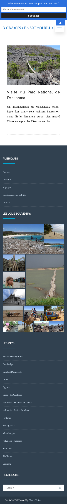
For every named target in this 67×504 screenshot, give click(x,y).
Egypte (6, 387)
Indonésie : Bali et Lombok (16, 410)
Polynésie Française (12, 440)
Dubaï (6, 379)
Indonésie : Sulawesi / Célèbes (17, 402)
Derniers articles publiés (14, 195)
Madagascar (8, 425)
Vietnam (7, 463)
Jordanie (7, 417)
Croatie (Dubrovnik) (12, 372)
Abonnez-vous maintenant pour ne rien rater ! (33, 3)
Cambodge (8, 364)
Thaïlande (8, 456)
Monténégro (9, 433)
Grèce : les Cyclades (12, 395)
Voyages (7, 187)
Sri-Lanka (7, 448)
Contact (6, 202)
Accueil (6, 172)
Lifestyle (7, 179)
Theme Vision (35, 500)
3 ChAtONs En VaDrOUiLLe (28, 28)
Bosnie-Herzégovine (13, 356)
